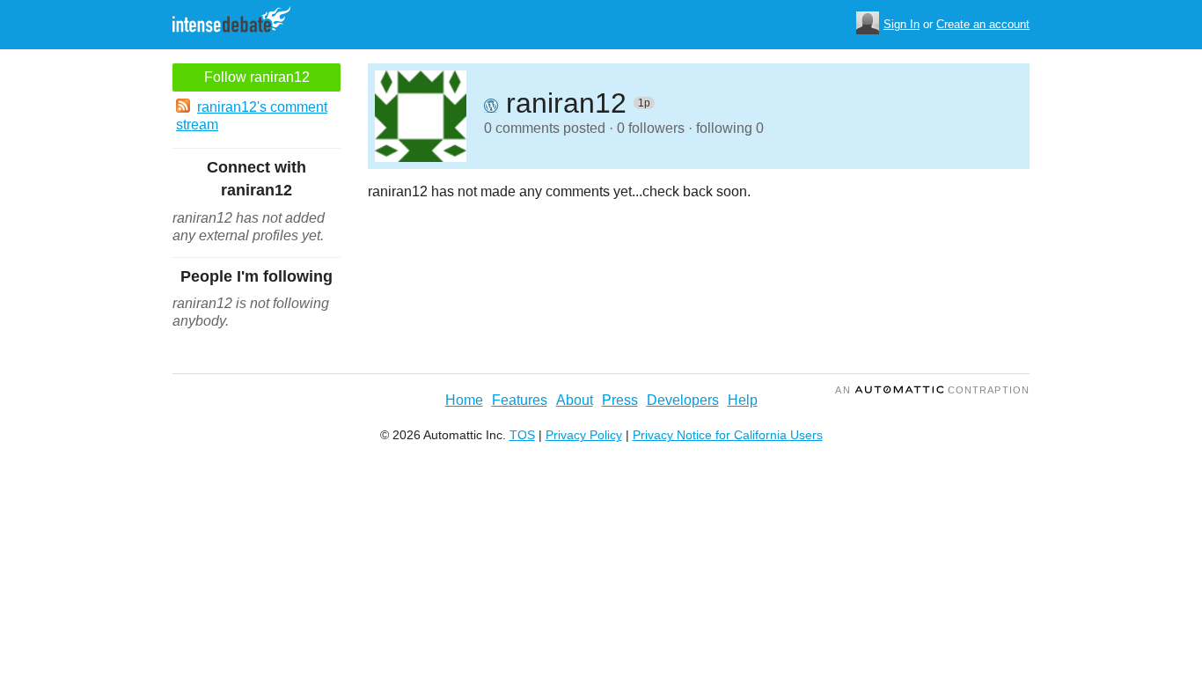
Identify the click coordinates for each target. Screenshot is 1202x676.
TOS (522, 435)
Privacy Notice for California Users (728, 435)
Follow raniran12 (257, 77)
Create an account (983, 24)
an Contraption (932, 390)
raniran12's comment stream (251, 115)
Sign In (901, 24)
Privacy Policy (584, 435)
